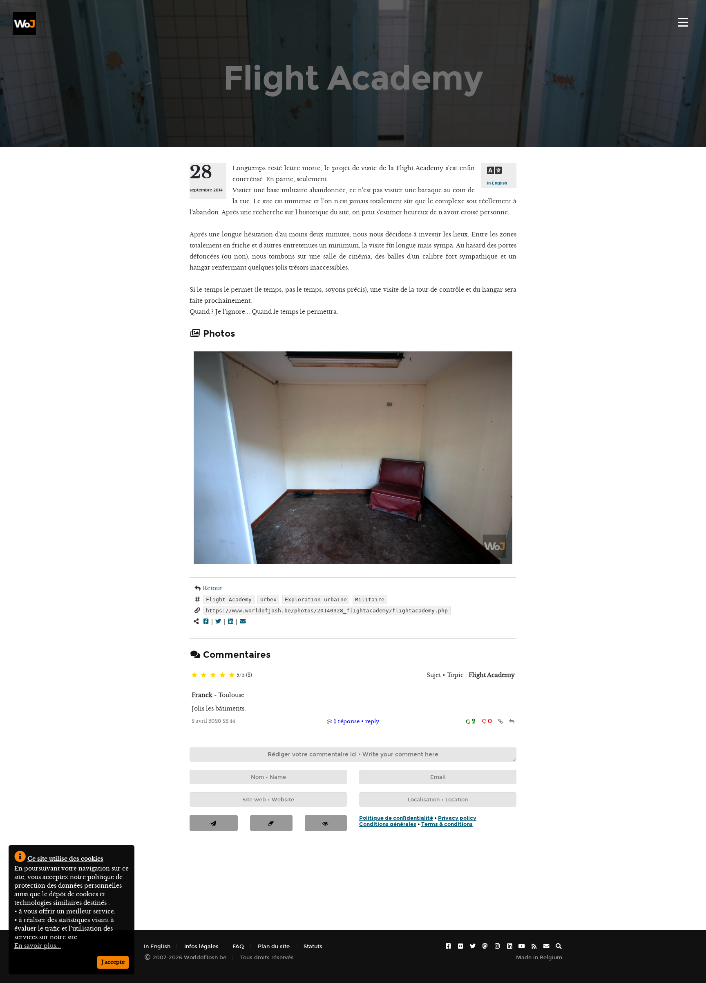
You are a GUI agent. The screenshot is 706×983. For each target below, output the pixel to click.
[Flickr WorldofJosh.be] (460, 946)
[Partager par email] (242, 621)
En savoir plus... (37, 945)
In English (497, 183)
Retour (213, 588)
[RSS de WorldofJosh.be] (534, 946)
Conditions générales (387, 824)
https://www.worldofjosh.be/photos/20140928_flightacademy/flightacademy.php (327, 610)
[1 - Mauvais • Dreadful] (194, 675)
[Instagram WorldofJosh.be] (497, 946)
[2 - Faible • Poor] (203, 675)
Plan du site (274, 946)
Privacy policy (457, 818)
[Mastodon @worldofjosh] (485, 946)
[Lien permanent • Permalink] (500, 721)
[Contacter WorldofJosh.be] (546, 946)
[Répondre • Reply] (511, 721)
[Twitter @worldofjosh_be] (472, 946)
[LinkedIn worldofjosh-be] (509, 946)
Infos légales (201, 946)
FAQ (238, 946)
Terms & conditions (447, 824)
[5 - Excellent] (232, 675)
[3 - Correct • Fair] (213, 675)
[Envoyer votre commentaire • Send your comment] (214, 823)
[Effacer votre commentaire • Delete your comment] (271, 823)
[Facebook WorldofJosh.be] (448, 946)
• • (417, 821)
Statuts (313, 946)
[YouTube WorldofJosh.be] (521, 946)
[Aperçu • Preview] (326, 823)
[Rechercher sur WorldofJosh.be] (558, 946)
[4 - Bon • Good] (222, 675)
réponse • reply (356, 721)
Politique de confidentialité (396, 818)
